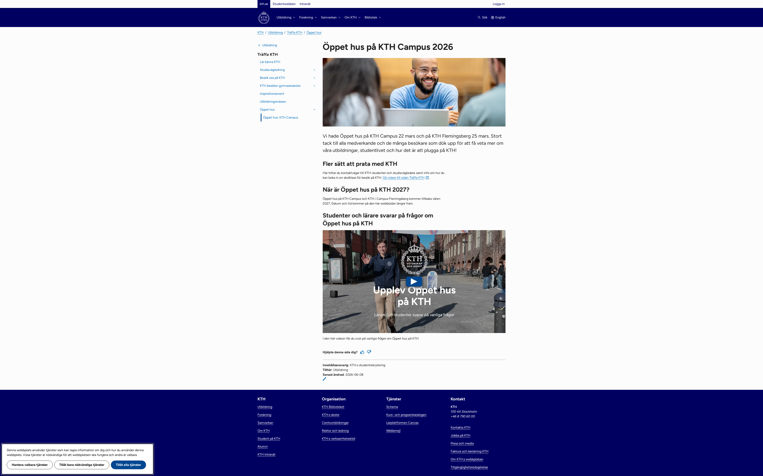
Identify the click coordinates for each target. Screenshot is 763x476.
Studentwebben (284, 4)
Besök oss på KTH (272, 78)
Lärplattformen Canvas (402, 423)
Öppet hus (314, 32)
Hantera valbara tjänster (30, 465)
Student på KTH (269, 438)
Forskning (264, 415)
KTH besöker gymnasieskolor (280, 86)
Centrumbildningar (335, 423)
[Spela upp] (414, 282)
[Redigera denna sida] (324, 379)
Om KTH (264, 431)
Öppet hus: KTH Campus (280, 117)
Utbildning (275, 32)
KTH (261, 32)
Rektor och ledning (335, 431)
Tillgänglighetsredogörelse (469, 467)
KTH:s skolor (330, 415)
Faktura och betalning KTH (469, 451)
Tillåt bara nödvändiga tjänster (81, 465)
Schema (392, 407)
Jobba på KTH (460, 435)
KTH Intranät (266, 454)
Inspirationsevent (272, 94)
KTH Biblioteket (333, 407)
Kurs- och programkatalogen (406, 415)
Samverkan (265, 423)
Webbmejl (393, 431)
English (500, 17)
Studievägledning (272, 70)
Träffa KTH (294, 32)
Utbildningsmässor (273, 101)
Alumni (263, 446)
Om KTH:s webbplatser (467, 459)
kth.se (264, 4)
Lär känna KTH (270, 62)
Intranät (305, 4)
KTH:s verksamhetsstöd (338, 438)
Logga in (499, 4)
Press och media (462, 443)
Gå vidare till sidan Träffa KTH (403, 178)
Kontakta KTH (460, 427)
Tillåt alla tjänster (128, 465)
